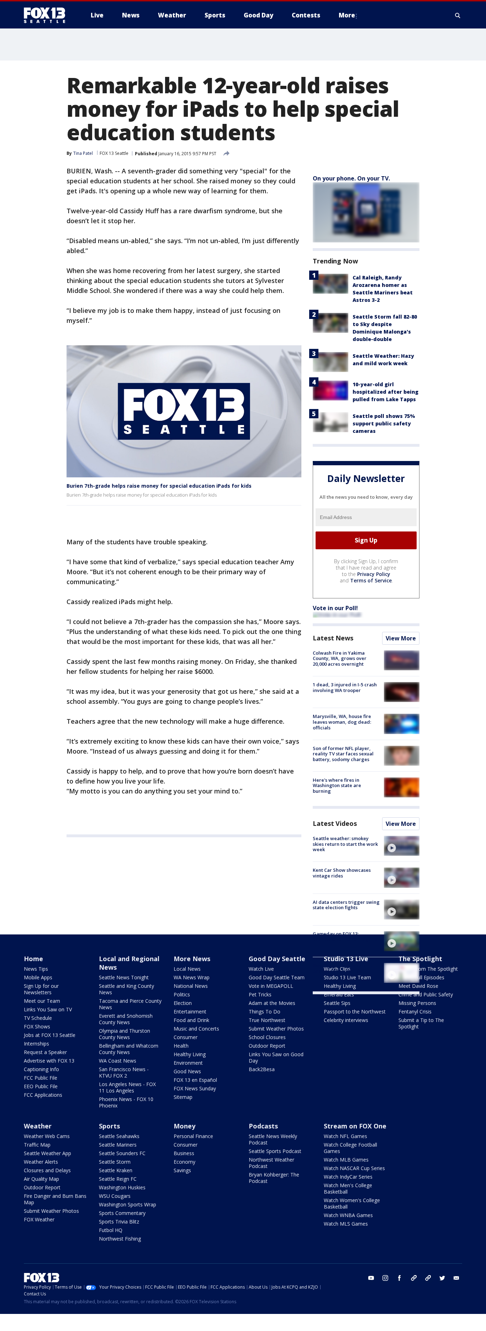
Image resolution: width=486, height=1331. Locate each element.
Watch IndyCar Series (348, 1176)
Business (184, 1153)
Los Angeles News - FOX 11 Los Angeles (127, 1087)
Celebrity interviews (346, 1020)
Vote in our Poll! (335, 608)
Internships (36, 1043)
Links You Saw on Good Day (276, 1057)
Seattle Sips (337, 1003)
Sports (109, 1126)
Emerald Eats (339, 994)
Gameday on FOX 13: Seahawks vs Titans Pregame (346, 937)
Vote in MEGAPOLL (271, 985)
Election (183, 1003)
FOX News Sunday (195, 1088)
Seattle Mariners (118, 1144)
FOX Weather (39, 1219)
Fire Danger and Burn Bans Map (55, 1199)
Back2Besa (262, 1069)
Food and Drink (191, 1020)
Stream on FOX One (355, 1126)
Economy (184, 1161)
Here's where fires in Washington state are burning (337, 785)
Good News (187, 1071)
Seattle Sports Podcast (275, 1151)
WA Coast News (117, 1060)
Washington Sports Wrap (127, 1204)
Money (184, 1126)
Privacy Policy (373, 574)
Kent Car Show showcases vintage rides (342, 873)
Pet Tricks (260, 994)
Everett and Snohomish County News (126, 1019)
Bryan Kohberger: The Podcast (274, 1177)
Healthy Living (190, 1054)
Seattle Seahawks (119, 1136)
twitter (442, 1278)
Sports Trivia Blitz (119, 1221)
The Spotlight (420, 958)
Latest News (333, 638)
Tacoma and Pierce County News (130, 1004)
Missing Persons (417, 1003)
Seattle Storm (115, 1161)
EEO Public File (41, 1086)
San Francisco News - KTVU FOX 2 (124, 1072)
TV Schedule (38, 1018)
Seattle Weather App (47, 1153)
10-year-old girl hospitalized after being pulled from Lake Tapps (385, 392)
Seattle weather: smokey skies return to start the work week (345, 844)
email (456, 1278)
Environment (188, 1062)
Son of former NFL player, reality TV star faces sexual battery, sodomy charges (343, 754)
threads (428, 1278)
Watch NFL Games (345, 1136)
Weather (38, 1126)
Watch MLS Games (346, 1223)
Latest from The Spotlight (428, 968)
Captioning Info (41, 1069)
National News (191, 985)
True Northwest (267, 1020)
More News (192, 958)
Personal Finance (193, 1136)
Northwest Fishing (120, 1238)
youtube (371, 1278)
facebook (399, 1278)
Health (181, 1045)
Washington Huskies (122, 1187)
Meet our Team (42, 1000)
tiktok (413, 1278)
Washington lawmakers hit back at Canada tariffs (343, 968)
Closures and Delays (47, 1170)
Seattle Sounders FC (122, 1153)
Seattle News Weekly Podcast (273, 1139)
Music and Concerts (196, 1028)
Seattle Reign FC (118, 1178)
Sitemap (183, 1097)
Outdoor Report (267, 1045)
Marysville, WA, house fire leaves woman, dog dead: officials (342, 721)
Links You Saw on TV (48, 1009)
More (347, 15)
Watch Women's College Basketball (352, 1203)
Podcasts (263, 1126)
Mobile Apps (38, 977)
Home (33, 958)
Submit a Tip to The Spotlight (421, 1023)
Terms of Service (371, 580)
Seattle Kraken (115, 1170)
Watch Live (261, 968)
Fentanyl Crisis (415, 1011)
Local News (187, 968)
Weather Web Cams (47, 1136)
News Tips (36, 968)
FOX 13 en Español (195, 1079)
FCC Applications (43, 1094)
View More (401, 638)
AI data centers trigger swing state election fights (346, 905)
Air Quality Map (41, 1178)
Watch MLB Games (346, 1159)
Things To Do (264, 1011)
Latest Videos (335, 823)
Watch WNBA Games (348, 1215)
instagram (385, 1278)
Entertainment (190, 1011)
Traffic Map (37, 1144)
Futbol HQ (110, 1230)
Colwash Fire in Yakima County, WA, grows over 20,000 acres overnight (339, 658)
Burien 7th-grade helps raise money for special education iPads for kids (159, 485)
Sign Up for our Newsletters (41, 989)
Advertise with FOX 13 (49, 1060)
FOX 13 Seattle (114, 153)
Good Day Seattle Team (277, 977)
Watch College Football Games (350, 1147)
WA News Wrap (192, 977)
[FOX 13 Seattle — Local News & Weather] (47, 15)
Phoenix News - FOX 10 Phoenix (126, 1102)
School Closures (267, 1037)
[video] (401, 846)
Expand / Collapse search (458, 15)
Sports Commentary (122, 1213)
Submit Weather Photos (276, 1028)
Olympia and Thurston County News (124, 1034)
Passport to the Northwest (355, 1011)
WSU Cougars (115, 1196)
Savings (182, 1170)
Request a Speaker (45, 1052)
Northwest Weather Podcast (271, 1162)
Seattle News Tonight (124, 977)
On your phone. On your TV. (351, 178)
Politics (182, 994)
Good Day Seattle (277, 958)
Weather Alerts (41, 1161)
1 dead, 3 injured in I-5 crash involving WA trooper (345, 687)
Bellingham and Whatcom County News (128, 1048)
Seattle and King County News (126, 989)
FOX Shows (37, 1026)
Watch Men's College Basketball (348, 1188)
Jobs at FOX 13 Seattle (49, 1035)
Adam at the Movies (272, 1003)
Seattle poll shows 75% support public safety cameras (384, 423)
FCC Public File (40, 1077)
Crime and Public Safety (425, 994)
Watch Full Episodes (421, 977)
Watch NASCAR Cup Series (354, 1168)
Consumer (185, 1037)
